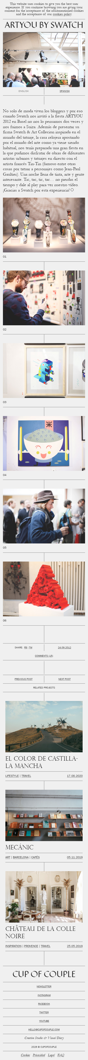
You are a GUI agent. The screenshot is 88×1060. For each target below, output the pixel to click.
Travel (26, 776)
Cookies (25, 1055)
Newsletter (44, 987)
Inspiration (13, 946)
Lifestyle (12, 776)
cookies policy (62, 14)
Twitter (44, 1013)
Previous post (24, 679)
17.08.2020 (75, 776)
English (24, 91)
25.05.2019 (75, 946)
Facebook (44, 1004)
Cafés (35, 857)
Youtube (44, 1021)
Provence (31, 946)
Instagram (44, 995)
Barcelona (21, 857)
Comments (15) (44, 656)
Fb (25, 648)
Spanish (65, 91)
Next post (64, 679)
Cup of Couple (44, 975)
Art (7, 857)
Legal (51, 1055)
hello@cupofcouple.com (44, 1030)
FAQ (60, 1055)
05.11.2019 (75, 857)
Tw (30, 648)
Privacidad (39, 1055)
